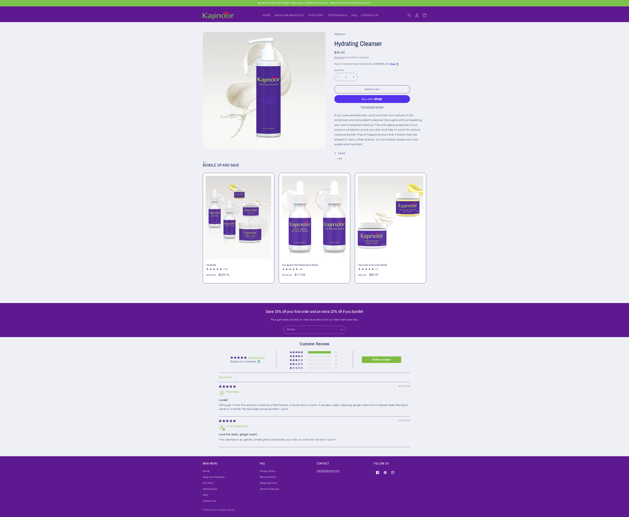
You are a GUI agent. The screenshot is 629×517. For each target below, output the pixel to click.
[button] (409, 15)
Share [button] (341, 153)
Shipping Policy (268, 483)
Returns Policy (268, 477)
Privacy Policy (268, 471)
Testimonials (210, 489)
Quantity (339, 70)
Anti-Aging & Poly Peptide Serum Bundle (300, 265)
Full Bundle (211, 265)
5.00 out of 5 (256, 357)
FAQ (205, 495)
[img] (227, 386)
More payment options (372, 107)
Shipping (339, 57)
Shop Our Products (214, 477)
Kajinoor (214, 510)
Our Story (208, 483)
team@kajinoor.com (328, 471)
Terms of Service (269, 489)
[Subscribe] (341, 330)
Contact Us (209, 501)
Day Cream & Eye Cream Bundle (372, 265)
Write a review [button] (381, 359)
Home (206, 471)
